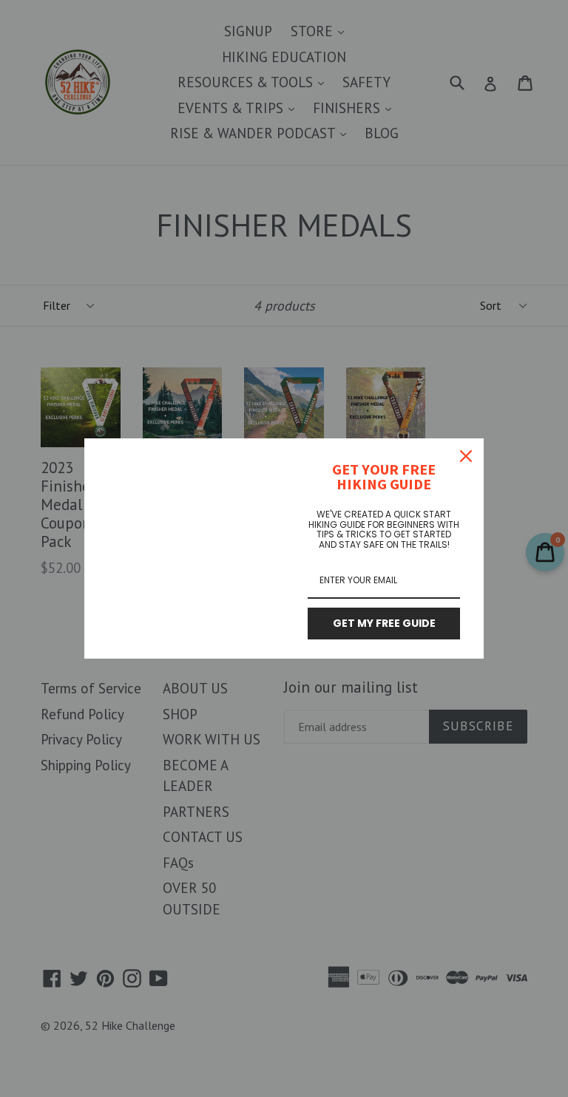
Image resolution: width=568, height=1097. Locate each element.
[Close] (466, 456)
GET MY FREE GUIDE (384, 623)
